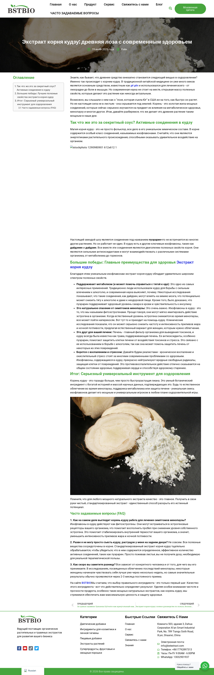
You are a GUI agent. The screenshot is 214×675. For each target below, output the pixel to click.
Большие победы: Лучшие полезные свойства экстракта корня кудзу (37, 95)
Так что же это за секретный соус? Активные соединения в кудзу (36, 88)
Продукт (90, 4)
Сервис (109, 4)
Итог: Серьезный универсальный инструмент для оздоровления (35, 102)
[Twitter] (36, 648)
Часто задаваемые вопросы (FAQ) (39, 107)
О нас (73, 4)
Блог (159, 4)
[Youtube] (25, 648)
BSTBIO (86, 582)
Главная (56, 4)
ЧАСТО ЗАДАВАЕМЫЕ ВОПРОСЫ (74, 13)
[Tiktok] (31, 648)
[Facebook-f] (19, 648)
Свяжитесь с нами (135, 4)
